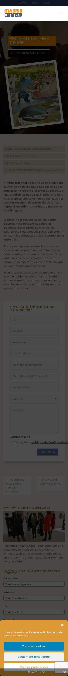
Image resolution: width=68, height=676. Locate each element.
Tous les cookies (34, 646)
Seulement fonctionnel (34, 656)
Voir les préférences (34, 667)
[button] (62, 625)
